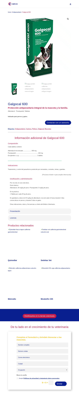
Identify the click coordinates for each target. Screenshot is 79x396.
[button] (68, 19)
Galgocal (41, 129)
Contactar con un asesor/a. (58, 123)
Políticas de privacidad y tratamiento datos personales (41, 378)
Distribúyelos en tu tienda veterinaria (39, 316)
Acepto (39, 378)
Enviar (59, 384)
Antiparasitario (16, 12)
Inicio (9, 12)
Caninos (28, 129)
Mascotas (48, 129)
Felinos (34, 129)
